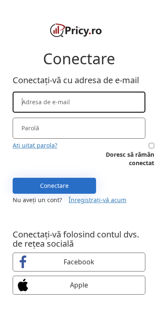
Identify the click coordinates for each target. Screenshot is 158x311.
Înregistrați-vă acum (97, 200)
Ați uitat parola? (35, 145)
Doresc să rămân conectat (130, 158)
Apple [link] (79, 285)
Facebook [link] (79, 261)
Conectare (54, 186)
